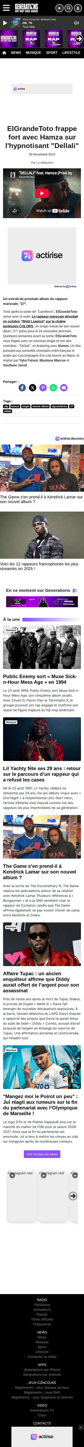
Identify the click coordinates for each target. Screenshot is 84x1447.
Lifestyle (71, 52)
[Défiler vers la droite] (73, 1196)
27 (71, 406)
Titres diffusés (42, 1319)
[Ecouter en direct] (59, 8)
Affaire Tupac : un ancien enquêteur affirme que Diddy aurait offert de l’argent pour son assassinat (41, 982)
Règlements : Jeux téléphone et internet (42, 1397)
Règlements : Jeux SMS (42, 1392)
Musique (33, 52)
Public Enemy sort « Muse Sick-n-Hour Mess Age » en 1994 (40, 679)
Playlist (42, 1314)
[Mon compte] (78, 8)
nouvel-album (40, 406)
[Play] (5, 23)
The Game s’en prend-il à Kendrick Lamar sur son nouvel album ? (39, 871)
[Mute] (76, 23)
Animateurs (42, 1309)
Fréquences (42, 1324)
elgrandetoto (59, 406)
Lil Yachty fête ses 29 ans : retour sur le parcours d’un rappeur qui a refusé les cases (42, 774)
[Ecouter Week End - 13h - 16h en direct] (42, 602)
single (25, 406)
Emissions (42, 1305)
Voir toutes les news (42, 1154)
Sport (51, 52)
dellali (7, 411)
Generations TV (42, 1410)
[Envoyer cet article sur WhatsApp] (52, 389)
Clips (42, 1415)
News (16, 52)
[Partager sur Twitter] (31, 389)
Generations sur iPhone (42, 1370)
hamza (15, 406)
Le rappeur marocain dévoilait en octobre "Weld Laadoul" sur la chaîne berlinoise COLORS (40, 321)
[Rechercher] (68, 8)
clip (6, 406)
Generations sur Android (42, 1374)
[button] (21, 1196)
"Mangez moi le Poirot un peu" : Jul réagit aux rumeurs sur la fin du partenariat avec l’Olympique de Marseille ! (40, 1105)
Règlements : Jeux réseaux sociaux (42, 1387)
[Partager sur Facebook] (21, 389)
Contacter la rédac (42, 1357)
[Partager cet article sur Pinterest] (42, 389)
